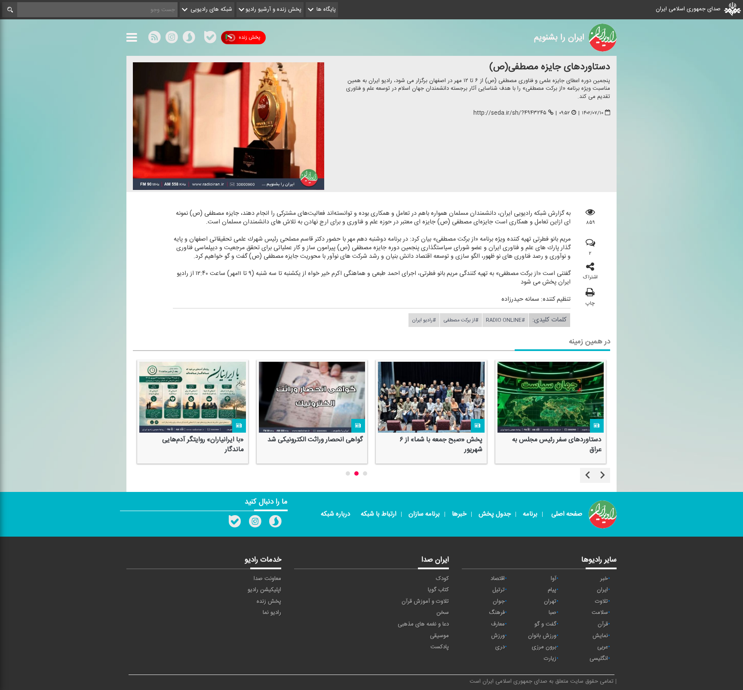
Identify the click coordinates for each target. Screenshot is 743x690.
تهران (550, 601)
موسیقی (439, 636)
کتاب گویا (438, 590)
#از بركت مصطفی (461, 320)
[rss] (154, 39)
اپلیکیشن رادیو (264, 590)
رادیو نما (272, 612)
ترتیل (498, 590)
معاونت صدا (267, 578)
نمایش (600, 636)
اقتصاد (498, 578)
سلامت (600, 612)
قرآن (603, 624)
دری (500, 647)
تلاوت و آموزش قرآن (425, 601)
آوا (553, 578)
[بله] (210, 39)
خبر (604, 578)
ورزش (498, 636)
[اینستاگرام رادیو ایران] (255, 523)
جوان (499, 601)
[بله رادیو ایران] (235, 523)
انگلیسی (598, 658)
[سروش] (188, 39)
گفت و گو (545, 624)
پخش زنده (249, 37)
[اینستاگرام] (171, 39)
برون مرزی (544, 647)
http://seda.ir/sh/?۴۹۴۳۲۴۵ (510, 113)
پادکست (439, 647)
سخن (442, 612)
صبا (552, 612)
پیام (552, 590)
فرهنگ (497, 612)
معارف (498, 624)
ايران (602, 590)
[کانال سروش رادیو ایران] (275, 523)
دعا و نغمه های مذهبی (423, 624)
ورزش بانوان (542, 636)
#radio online (505, 320)
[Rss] (199, 37)
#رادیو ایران (424, 320)
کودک (442, 578)
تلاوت (601, 601)
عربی (602, 647)
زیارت (550, 658)
